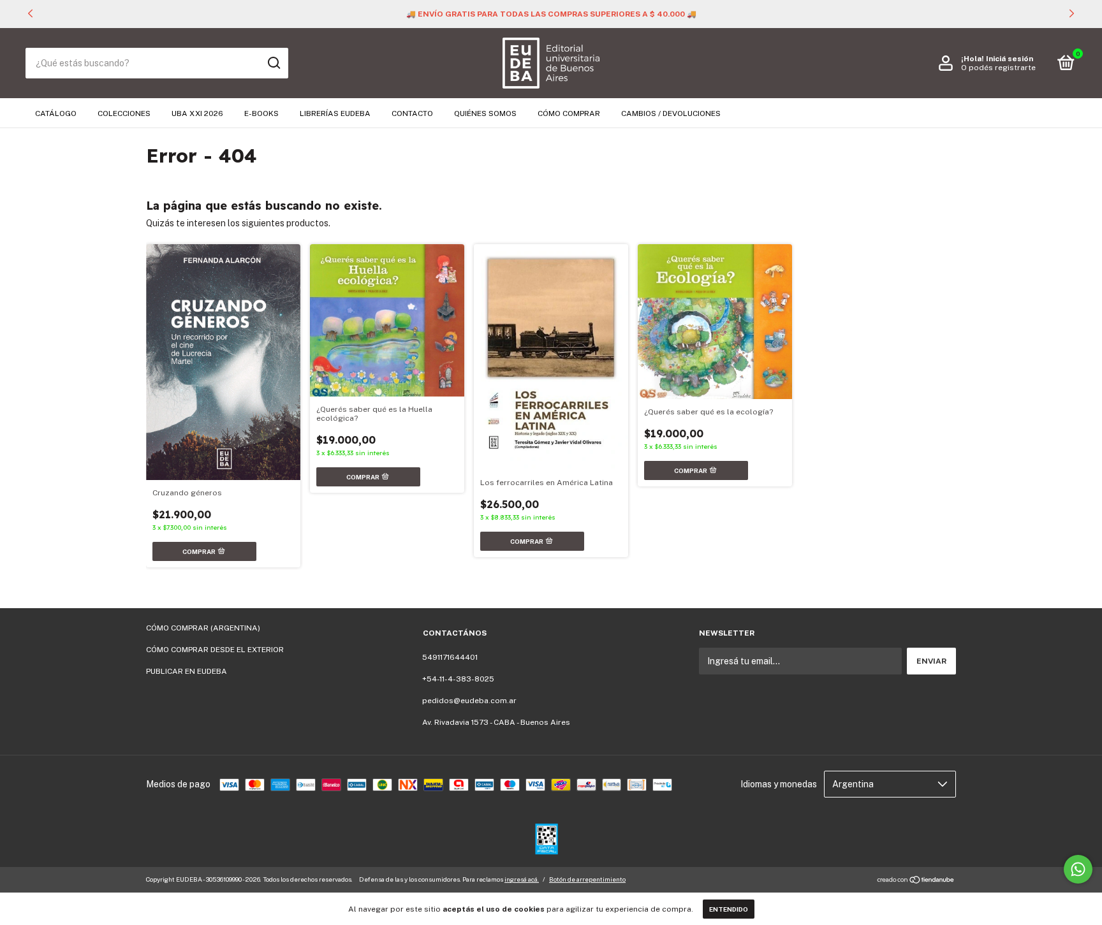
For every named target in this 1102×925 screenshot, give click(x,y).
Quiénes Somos (485, 113)
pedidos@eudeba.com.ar (469, 700)
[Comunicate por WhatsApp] (1078, 869)
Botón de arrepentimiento (587, 879)
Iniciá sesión (1009, 58)
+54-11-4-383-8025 (458, 678)
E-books (261, 113)
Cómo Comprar (569, 113)
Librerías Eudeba (335, 113)
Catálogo (56, 113)
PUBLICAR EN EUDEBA (186, 671)
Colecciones (124, 113)
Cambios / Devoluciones (671, 113)
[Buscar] (273, 63)
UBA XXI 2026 (197, 113)
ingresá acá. (521, 879)
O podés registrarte (998, 67)
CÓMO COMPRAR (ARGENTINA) (203, 627)
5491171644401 (450, 657)
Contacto (412, 113)
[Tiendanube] (916, 881)
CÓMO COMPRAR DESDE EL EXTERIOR (215, 649)
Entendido (728, 909)
